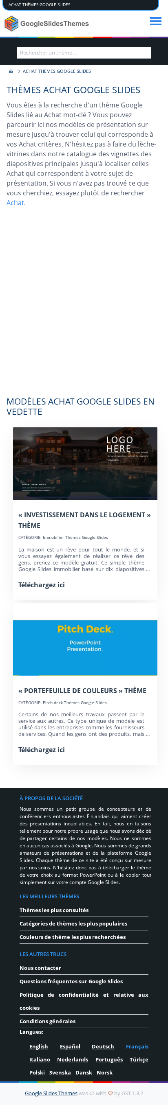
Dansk (83, 1072)
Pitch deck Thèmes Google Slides (75, 702)
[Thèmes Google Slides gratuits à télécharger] (47, 23)
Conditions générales (47, 1021)
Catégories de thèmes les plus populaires (73, 923)
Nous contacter (40, 968)
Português (109, 1059)
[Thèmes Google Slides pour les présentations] (11, 71)
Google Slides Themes (51, 1093)
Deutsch (103, 1046)
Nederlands (72, 1059)
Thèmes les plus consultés (54, 910)
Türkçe (139, 1059)
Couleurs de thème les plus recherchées (73, 937)
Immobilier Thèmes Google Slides (75, 537)
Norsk (105, 1072)
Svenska (60, 1072)
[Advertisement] (84, 306)
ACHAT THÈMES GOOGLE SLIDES (39, 4)
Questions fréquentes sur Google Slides (71, 981)
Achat (15, 202)
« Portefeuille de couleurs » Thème (82, 690)
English (38, 1046)
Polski (37, 1072)
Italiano (39, 1059)
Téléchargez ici (41, 584)
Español (70, 1046)
